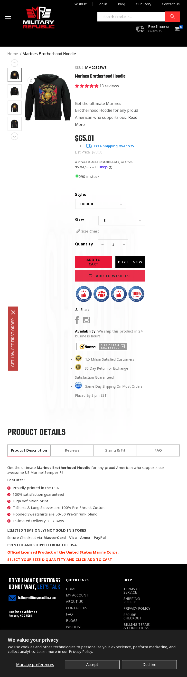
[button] (12, 17)
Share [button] (85, 309)
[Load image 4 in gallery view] (15, 124)
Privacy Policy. (81, 651)
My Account (77, 595)
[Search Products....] (172, 16)
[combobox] (138, 16)
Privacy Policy (136, 608)
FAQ (69, 614)
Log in (102, 4)
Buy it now (130, 261)
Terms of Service (131, 590)
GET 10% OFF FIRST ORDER (13, 342)
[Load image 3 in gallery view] (15, 108)
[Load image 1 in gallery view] (15, 75)
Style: (80, 194)
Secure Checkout (132, 616)
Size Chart (90, 231)
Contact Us (171, 4)
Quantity (84, 244)
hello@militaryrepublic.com (37, 598)
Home (12, 53)
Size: (79, 219)
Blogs (71, 620)
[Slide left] (14, 63)
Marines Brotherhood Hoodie (49, 53)
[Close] (13, 312)
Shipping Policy (131, 600)
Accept (92, 664)
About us (74, 601)
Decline (149, 664)
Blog (121, 4)
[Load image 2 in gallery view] (15, 91)
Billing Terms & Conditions (136, 626)
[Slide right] (14, 136)
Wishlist (81, 4)
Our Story (143, 4)
